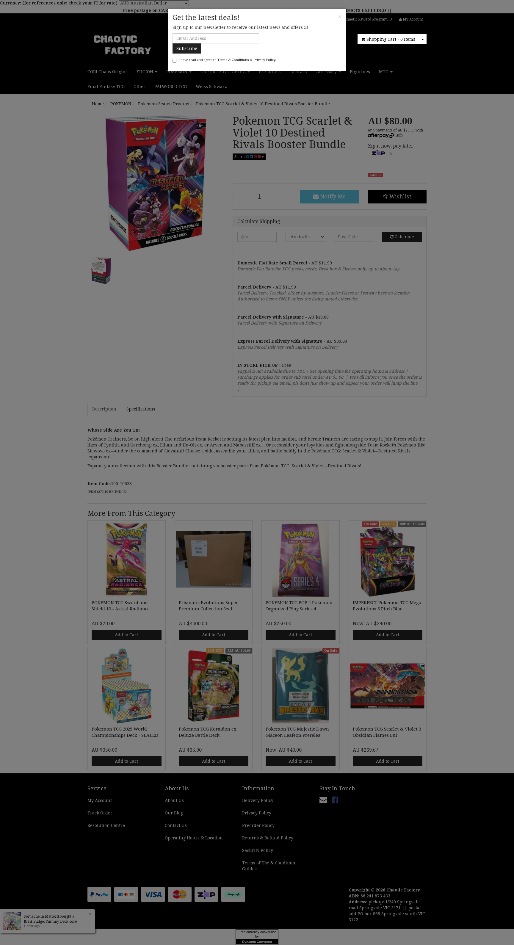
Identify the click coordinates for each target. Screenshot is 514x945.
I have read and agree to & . (227, 60)
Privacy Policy (264, 60)
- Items (390, 39)
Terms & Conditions (233, 60)
